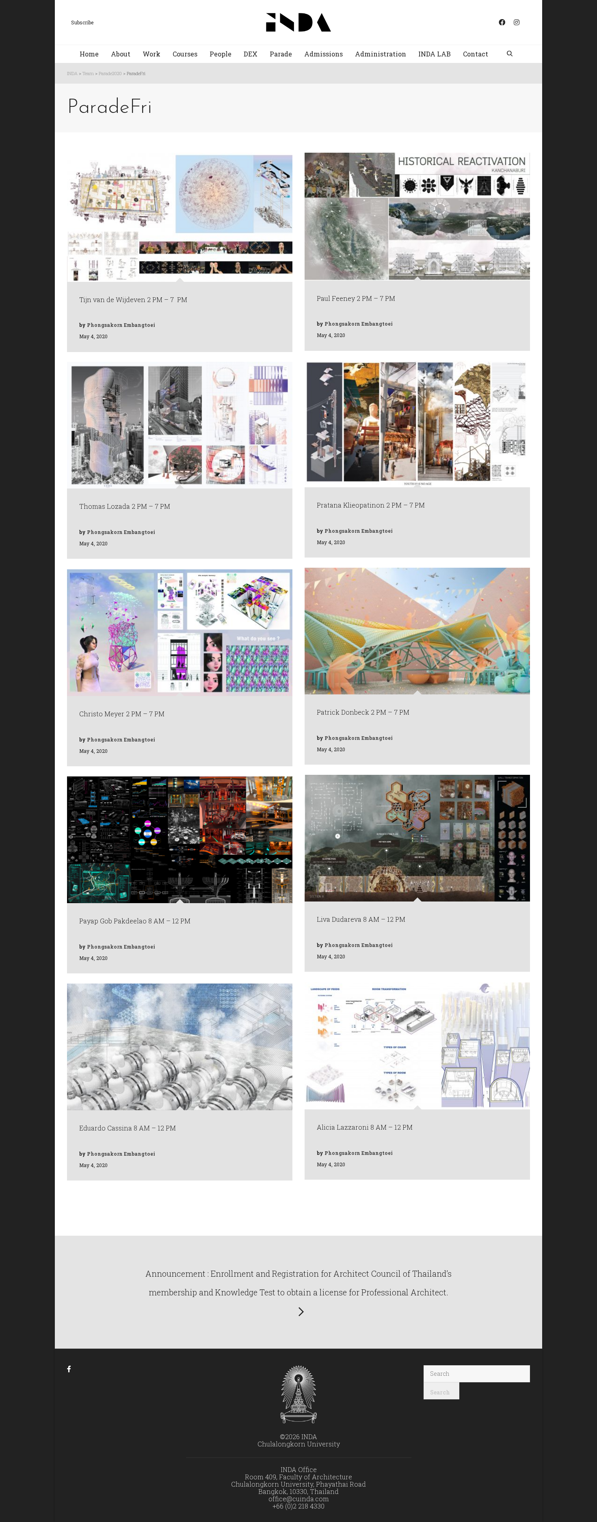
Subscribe (82, 22)
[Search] (510, 54)
